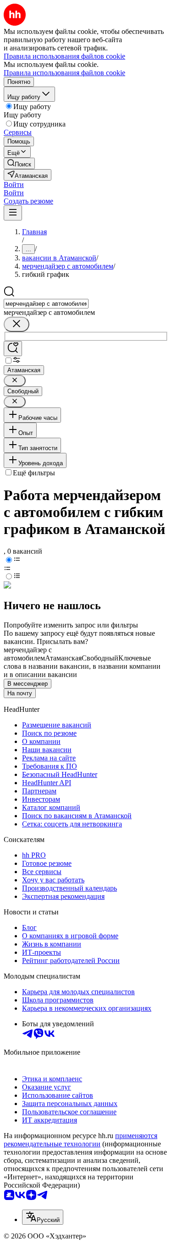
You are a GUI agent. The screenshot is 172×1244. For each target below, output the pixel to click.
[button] (14, 184)
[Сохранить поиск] (13, 348)
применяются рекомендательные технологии (80, 1140)
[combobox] (46, 303)
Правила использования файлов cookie (64, 73)
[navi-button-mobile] (13, 212)
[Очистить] (16, 324)
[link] (19, 163)
